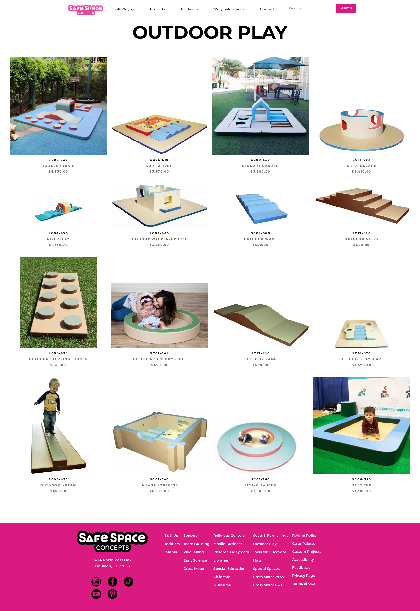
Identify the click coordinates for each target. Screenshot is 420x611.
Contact (267, 9)
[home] (86, 9)
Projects (157, 9)
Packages (190, 9)
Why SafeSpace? (229, 9)
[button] (123, 9)
